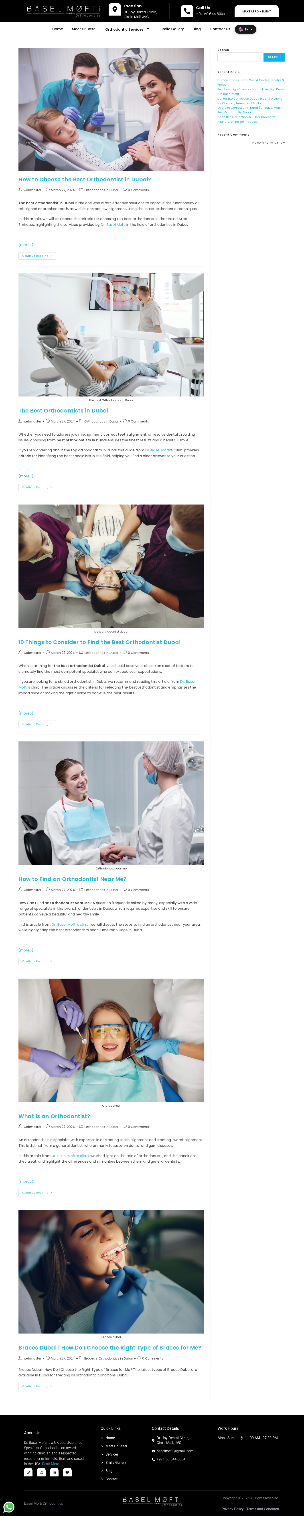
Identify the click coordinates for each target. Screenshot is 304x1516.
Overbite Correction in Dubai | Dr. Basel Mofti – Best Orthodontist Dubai (250, 110)
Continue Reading (39, 255)
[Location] (115, 9)
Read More (50, 1464)
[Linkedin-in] (54, 1472)
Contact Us (220, 29)
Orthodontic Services (124, 29)
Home (57, 29)
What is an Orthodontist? (54, 1116)
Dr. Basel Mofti (113, 224)
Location (133, 6)
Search (223, 50)
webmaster (32, 190)
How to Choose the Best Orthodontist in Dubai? (84, 179)
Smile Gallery (172, 29)
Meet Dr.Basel (84, 29)
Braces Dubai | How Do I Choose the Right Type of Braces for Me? (109, 1347)
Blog (197, 29)
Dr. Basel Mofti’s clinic (70, 924)
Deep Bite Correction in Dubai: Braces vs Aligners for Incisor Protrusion (246, 119)
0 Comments (138, 190)
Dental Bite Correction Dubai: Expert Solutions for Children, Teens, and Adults (249, 100)
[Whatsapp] (28, 1472)
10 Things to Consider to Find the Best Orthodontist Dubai (99, 642)
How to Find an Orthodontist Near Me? (72, 879)
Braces (89, 1358)
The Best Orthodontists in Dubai (63, 410)
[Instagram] (41, 1472)
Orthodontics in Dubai (101, 190)
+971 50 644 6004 (210, 14)
